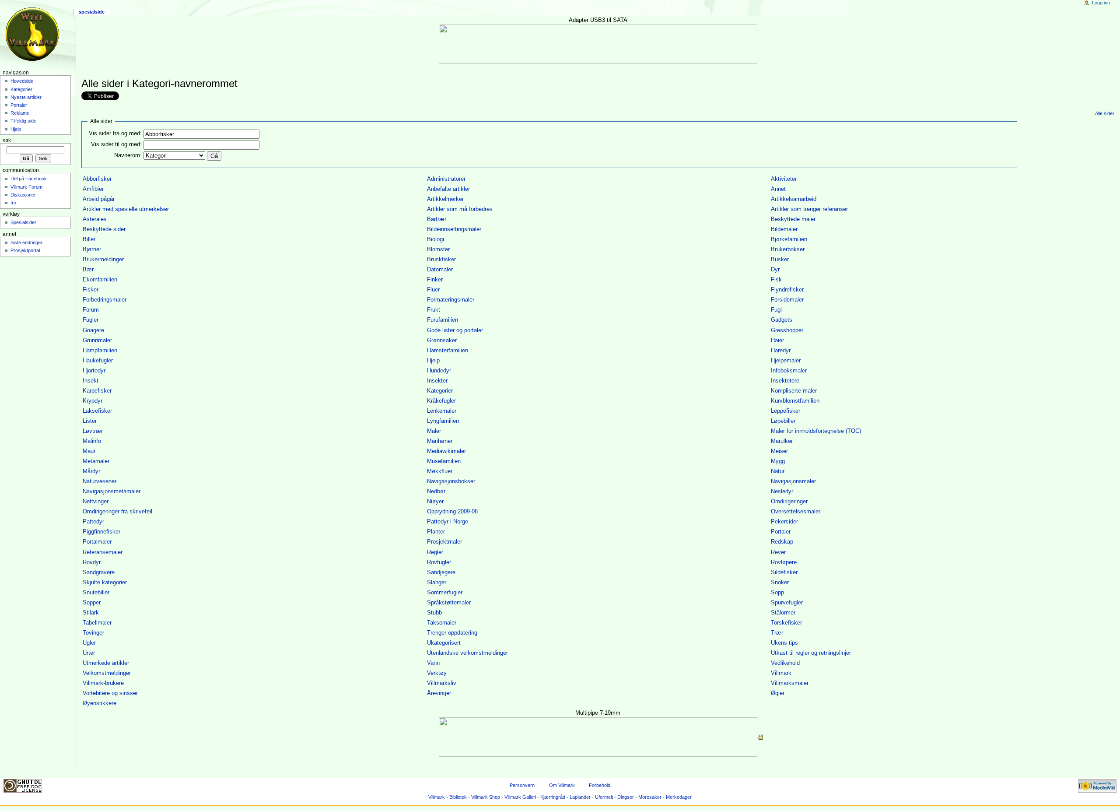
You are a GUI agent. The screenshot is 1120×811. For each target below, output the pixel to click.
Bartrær (436, 219)
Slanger (436, 582)
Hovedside (21, 81)
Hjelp (433, 361)
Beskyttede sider (104, 229)
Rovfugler (439, 562)
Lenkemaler (441, 411)
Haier (777, 340)
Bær (88, 270)
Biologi (435, 239)
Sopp (777, 593)
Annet (778, 189)
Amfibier (93, 189)
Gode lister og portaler (455, 330)
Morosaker (650, 797)
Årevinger (439, 693)
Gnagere (93, 330)
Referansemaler (102, 552)
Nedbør (436, 491)
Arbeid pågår (99, 199)
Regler (435, 552)
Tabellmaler (97, 623)
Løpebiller (783, 421)
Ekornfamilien (100, 280)
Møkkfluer (439, 471)
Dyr (775, 270)
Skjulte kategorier (105, 582)
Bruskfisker (441, 259)
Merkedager (679, 797)
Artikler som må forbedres (460, 209)
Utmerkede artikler (106, 663)
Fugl (776, 310)
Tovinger (93, 633)
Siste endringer (26, 242)
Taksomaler (441, 623)
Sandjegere (441, 572)
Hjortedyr (94, 371)
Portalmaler (97, 542)
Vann (433, 663)
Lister (90, 421)
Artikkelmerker (445, 199)
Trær (777, 633)
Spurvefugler (787, 603)
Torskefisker (786, 623)
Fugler (90, 320)
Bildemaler (784, 229)
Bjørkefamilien (789, 239)
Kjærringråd (552, 797)
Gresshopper (787, 330)
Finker (435, 280)
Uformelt (604, 797)
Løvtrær (93, 431)
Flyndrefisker (787, 290)
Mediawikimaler (446, 451)
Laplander (580, 797)
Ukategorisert (444, 643)
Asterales (95, 219)
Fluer (433, 290)
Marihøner (439, 441)
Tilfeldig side (23, 120)
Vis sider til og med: (116, 144)
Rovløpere (784, 562)
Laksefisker (97, 411)
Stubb (434, 613)
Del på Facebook (28, 178)
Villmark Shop (485, 797)
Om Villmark (562, 785)
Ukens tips (784, 643)
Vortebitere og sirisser (110, 693)
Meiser (779, 451)
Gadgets (781, 320)
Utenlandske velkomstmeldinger (467, 653)
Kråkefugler (441, 401)
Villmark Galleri (520, 797)
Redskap (782, 542)
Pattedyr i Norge (447, 522)
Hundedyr (439, 371)
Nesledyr (782, 491)
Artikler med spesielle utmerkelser (126, 209)
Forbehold (599, 785)
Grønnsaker (442, 340)
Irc (13, 202)
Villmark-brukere (103, 683)
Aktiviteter (784, 179)
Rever (778, 552)
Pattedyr (93, 522)
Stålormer (783, 613)
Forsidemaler (787, 300)
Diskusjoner (23, 194)
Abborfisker (97, 179)
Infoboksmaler (789, 371)
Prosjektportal (25, 250)
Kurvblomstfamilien (795, 401)
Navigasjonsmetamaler (111, 491)
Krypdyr (92, 401)
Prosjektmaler (444, 542)
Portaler (781, 532)
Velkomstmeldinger (107, 673)
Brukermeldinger (103, 259)
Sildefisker (784, 572)
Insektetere (785, 381)
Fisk (776, 280)
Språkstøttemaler (449, 603)
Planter (436, 532)
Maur (89, 451)
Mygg (778, 461)
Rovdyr (92, 562)
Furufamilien (442, 320)
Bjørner (92, 249)
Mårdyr (91, 471)
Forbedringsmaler (104, 300)
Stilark (91, 613)
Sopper (92, 603)
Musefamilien (444, 461)
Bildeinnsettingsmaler (454, 229)
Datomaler (440, 270)
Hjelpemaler (786, 361)
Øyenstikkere (99, 703)
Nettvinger (95, 502)
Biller (89, 239)
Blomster (438, 249)
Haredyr (781, 351)
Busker (780, 259)
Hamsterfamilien (447, 351)
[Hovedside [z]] (34, 34)
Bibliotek (458, 797)
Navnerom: (128, 155)
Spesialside (92, 11)
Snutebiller (96, 593)
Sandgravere (99, 572)
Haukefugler (98, 361)
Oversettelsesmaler (795, 512)
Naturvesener (99, 481)
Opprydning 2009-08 (452, 512)
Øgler (777, 693)
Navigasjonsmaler (793, 481)
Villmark (781, 673)
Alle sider (1104, 113)
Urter (89, 653)
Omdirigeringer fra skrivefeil (117, 512)
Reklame (19, 113)
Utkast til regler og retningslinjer (811, 653)
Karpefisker (97, 391)
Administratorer (446, 179)
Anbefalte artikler (448, 189)
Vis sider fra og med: (115, 133)
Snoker (780, 582)
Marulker (782, 441)
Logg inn (1101, 2)
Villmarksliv (441, 683)
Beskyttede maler (793, 219)
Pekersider (784, 522)
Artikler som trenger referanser (809, 209)
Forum (91, 310)
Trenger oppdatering (452, 633)
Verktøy (437, 673)
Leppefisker (785, 411)
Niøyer (435, 502)
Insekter (437, 381)
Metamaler (96, 461)
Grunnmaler (97, 340)
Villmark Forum (26, 187)
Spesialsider (23, 222)
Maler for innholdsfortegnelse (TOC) (816, 431)
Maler (434, 431)
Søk (7, 140)
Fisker (90, 290)
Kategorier (440, 391)
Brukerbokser (788, 249)
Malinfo (92, 441)
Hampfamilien (100, 351)
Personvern (522, 785)
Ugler (89, 643)
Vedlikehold (785, 663)
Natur (777, 471)
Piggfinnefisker (101, 532)
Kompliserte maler (794, 391)
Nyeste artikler (26, 97)
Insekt (90, 381)
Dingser (625, 797)
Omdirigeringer (789, 502)
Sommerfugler (444, 593)
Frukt (433, 310)
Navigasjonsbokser (451, 481)
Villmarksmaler (789, 683)
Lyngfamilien (443, 421)
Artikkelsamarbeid (793, 199)
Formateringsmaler (450, 300)
